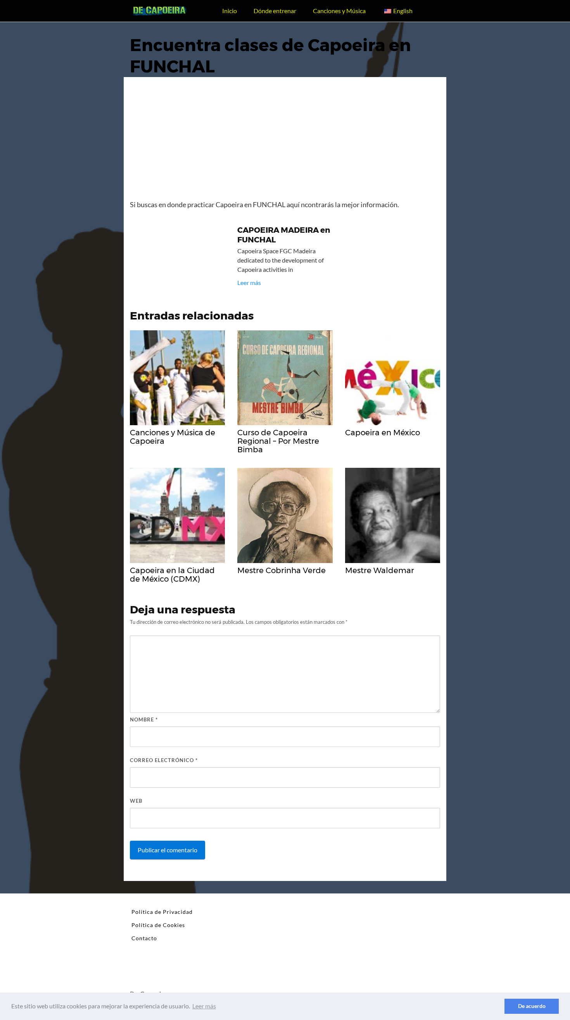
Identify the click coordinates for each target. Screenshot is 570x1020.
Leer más (249, 282)
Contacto (144, 938)
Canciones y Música (339, 10)
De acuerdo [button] (532, 1006)
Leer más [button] (204, 1006)
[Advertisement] (285, 141)
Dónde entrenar (275, 10)
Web (136, 801)
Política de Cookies (158, 925)
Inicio (229, 10)
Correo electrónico (164, 760)
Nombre (144, 719)
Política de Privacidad (162, 911)
